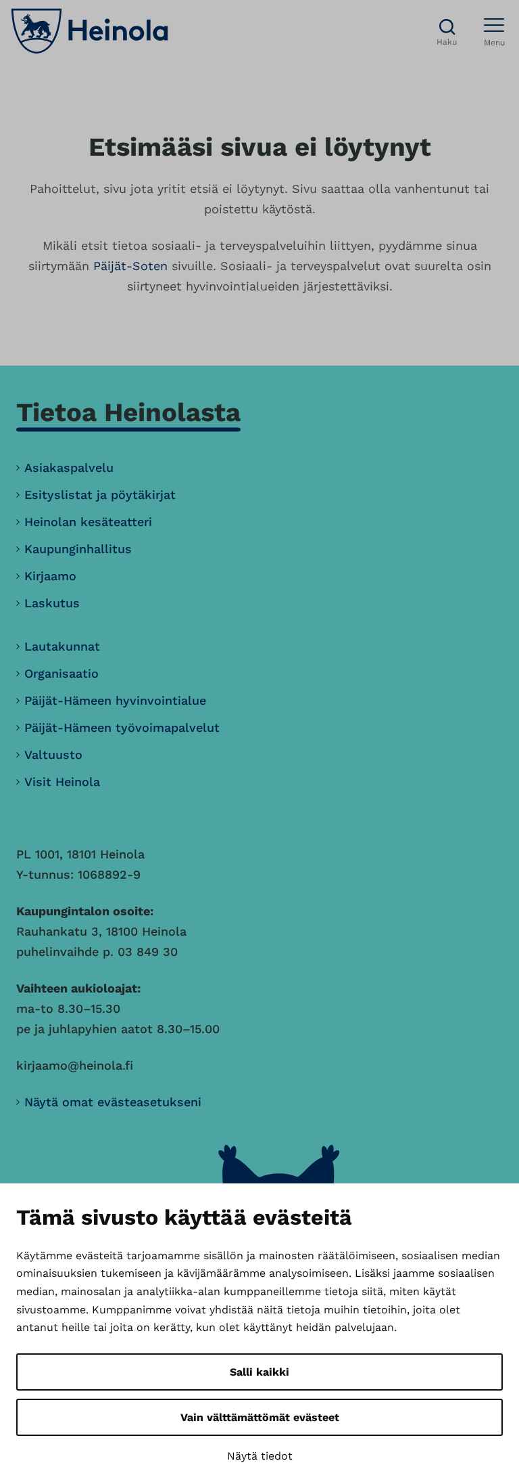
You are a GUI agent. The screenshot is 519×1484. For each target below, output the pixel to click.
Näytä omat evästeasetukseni (112, 1102)
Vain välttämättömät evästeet (259, 1417)
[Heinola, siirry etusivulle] (89, 31)
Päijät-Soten (130, 266)
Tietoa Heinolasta (128, 412)
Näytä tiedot (260, 1455)
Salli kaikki (259, 1372)
